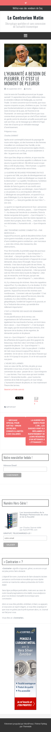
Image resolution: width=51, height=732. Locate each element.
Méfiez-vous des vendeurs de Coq (27, 8)
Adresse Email (10, 465)
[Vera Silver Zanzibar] (25, 669)
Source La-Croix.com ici (14, 389)
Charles (29, 89)
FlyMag (44, 724)
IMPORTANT (11, 407)
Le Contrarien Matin (25, 17)
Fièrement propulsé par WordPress (19, 724)
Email (36, 402)
